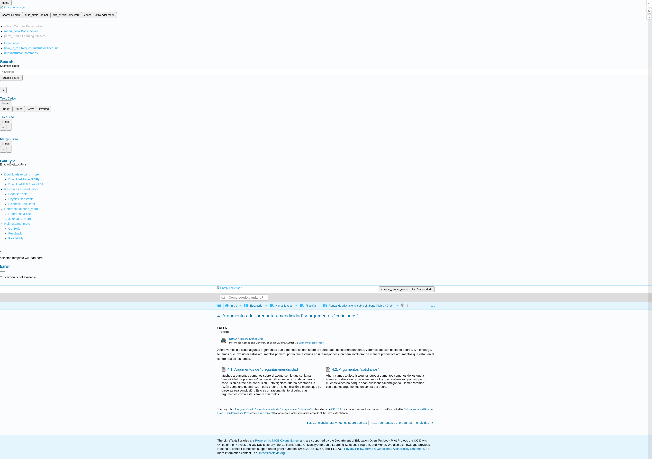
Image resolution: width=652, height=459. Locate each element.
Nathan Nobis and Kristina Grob (246, 339)
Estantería (256, 305)
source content (264, 413)
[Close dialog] (2, 271)
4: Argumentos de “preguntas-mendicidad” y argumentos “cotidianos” (273, 409)
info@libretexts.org (271, 453)
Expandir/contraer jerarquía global (221, 306)
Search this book (10, 65)
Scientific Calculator (21, 204)
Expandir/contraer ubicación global (433, 304)
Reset (6, 103)
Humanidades (284, 305)
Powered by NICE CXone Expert (277, 440)
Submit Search (11, 77)
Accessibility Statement (408, 449)
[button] (15, 233)
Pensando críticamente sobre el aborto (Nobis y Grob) (361, 305)
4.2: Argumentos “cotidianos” (355, 369)
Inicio (234, 305)
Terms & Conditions (378, 449)
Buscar (223, 298)
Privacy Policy (353, 449)
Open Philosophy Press (311, 342)
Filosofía (310, 305)
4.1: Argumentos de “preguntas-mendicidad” (263, 369)
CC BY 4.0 (337, 409)
